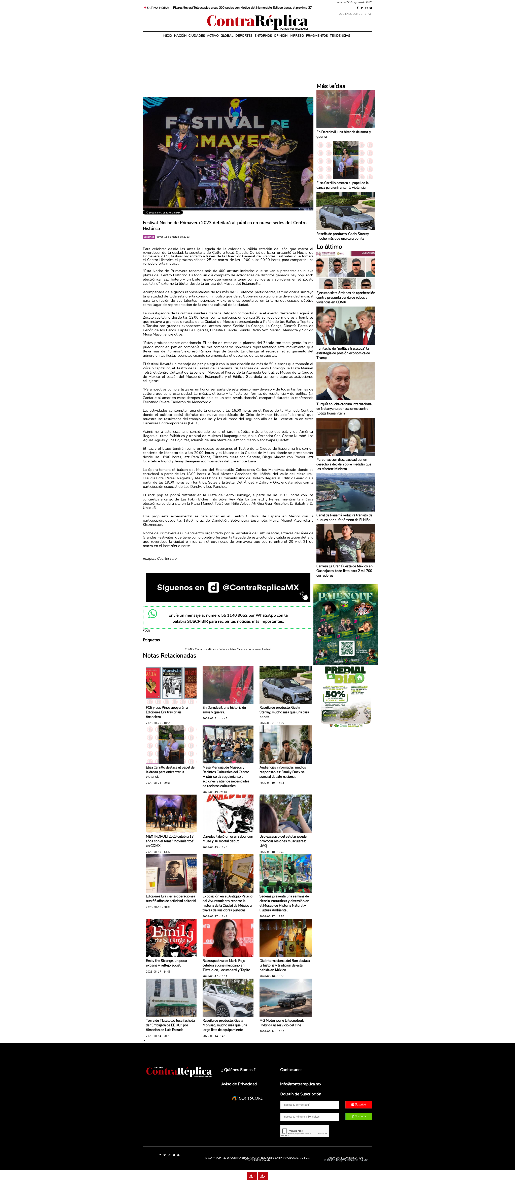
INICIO (167, 35)
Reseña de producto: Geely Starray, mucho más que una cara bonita (284, 712)
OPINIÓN (280, 35)
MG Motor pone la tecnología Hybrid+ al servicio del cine (282, 1023)
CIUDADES (196, 35)
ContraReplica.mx (257, 1160)
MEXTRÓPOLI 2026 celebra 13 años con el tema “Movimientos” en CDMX (170, 841)
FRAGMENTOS (317, 35)
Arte (232, 649)
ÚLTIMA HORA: (157, 8)
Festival (266, 649)
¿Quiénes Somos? (351, 14)
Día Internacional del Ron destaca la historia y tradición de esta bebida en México (285, 965)
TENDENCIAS (340, 35)
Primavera (254, 649)
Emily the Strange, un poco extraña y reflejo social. (166, 963)
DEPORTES (243, 35)
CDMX (189, 649)
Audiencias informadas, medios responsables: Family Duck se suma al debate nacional (283, 772)
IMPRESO (296, 35)
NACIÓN (180, 35)
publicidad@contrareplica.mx (346, 1160)
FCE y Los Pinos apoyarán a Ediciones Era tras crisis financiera (167, 712)
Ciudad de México (205, 649)
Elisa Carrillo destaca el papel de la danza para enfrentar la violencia (170, 772)
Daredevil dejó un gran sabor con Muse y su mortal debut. (228, 838)
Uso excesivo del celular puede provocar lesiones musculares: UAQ (283, 841)
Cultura (222, 649)
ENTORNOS (263, 35)
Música (241, 649)
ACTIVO (213, 35)
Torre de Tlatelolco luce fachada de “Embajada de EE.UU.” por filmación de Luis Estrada (170, 1025)
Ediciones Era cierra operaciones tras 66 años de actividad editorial (171, 898)
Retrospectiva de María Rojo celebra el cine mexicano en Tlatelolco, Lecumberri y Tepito (226, 965)
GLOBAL (227, 35)
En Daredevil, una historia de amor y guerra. (224, 710)
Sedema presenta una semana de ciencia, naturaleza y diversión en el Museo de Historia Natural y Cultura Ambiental (284, 903)
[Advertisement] (228, 68)
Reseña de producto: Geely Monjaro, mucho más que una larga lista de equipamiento (225, 1025)
